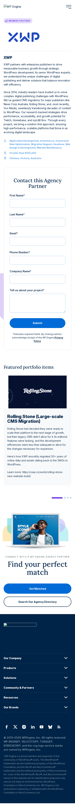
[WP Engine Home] (17, 7)
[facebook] (6, 727)
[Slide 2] (65, 498)
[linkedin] (33, 727)
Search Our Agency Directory (37, 601)
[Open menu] (68, 7)
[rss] (59, 727)
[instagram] (24, 727)
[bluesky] (50, 727)
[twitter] (15, 727)
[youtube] (41, 727)
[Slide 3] (67, 498)
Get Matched (37, 588)
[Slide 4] (70, 498)
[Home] (36, 632)
